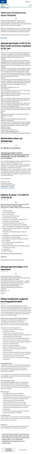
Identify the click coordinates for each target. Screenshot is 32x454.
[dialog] (16, 442)
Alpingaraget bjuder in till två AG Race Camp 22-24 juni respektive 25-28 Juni (16, 46)
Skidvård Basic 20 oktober (7, 188)
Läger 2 (8, 126)
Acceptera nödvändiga (8, 449)
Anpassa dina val (6, 445)
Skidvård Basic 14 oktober (7, 186)
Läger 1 (27, 125)
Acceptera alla (23, 449)
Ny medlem (4, 38)
